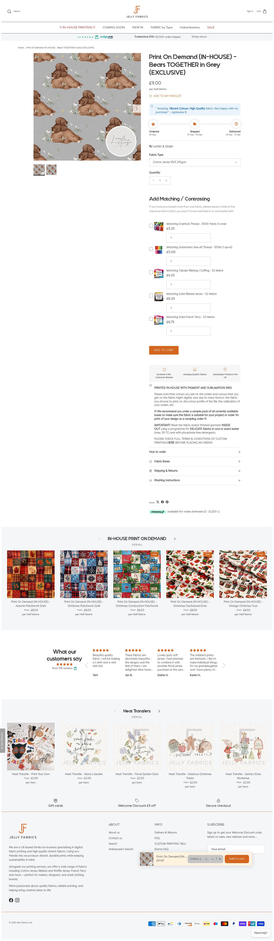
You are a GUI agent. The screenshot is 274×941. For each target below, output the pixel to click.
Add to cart (164, 350)
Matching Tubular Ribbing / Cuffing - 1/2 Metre (194, 270)
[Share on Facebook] (162, 502)
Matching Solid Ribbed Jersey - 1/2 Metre (191, 294)
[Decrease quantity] (152, 180)
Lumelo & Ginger (163, 146)
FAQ (157, 838)
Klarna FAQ (162, 849)
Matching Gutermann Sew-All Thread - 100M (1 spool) (199, 247)
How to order (157, 452)
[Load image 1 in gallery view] (87, 107)
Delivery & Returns (166, 832)
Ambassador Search (121, 849)
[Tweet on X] (157, 502)
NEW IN (137, 27)
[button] (165, 96)
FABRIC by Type (161, 27)
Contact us (115, 838)
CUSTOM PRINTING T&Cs (170, 844)
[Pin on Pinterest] (167, 502)
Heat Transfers (137, 711)
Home (21, 48)
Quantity (154, 172)
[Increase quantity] (167, 180)
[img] (64, 664)
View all (137, 545)
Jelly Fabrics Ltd (24, 923)
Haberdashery (190, 27)
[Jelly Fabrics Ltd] (137, 11)
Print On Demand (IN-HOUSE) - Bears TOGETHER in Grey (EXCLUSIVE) (60, 48)
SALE (211, 27)
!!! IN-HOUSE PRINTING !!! (77, 27)
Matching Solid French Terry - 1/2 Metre (190, 317)
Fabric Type (156, 155)
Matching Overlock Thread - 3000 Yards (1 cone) (196, 224)
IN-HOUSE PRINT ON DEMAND (137, 538)
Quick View (159, 229)
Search (113, 844)
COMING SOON (114, 27)
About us (114, 832)
